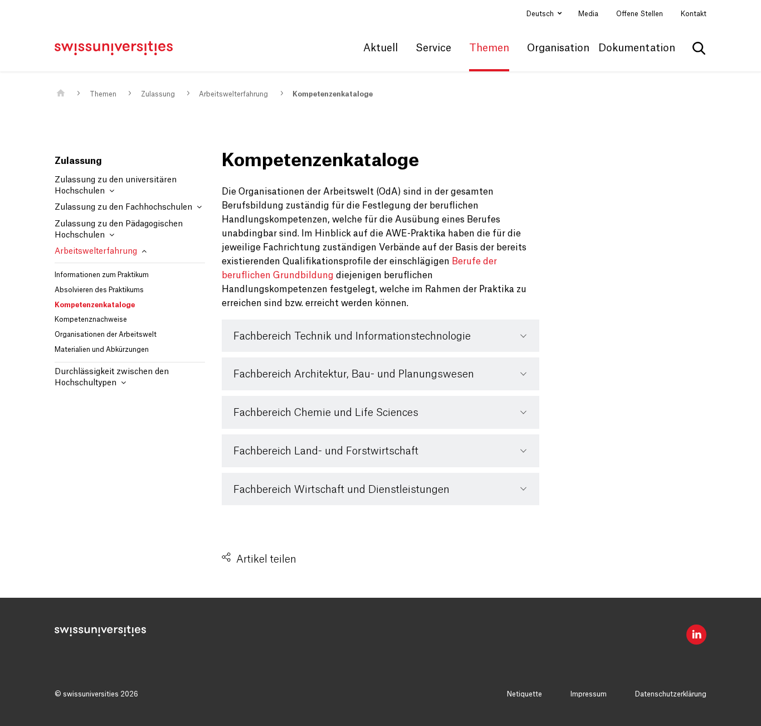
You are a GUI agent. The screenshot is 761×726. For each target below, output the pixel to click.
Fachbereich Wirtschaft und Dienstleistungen (341, 490)
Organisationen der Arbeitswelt (106, 334)
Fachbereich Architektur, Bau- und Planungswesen (353, 374)
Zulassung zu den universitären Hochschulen (116, 185)
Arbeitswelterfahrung (233, 94)
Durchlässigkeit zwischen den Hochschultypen (112, 377)
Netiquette (524, 694)
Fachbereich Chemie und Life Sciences (325, 413)
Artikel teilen (266, 559)
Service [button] (433, 48)
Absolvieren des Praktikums (99, 290)
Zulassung (158, 94)
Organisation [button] (558, 48)
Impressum (588, 694)
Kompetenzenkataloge (332, 94)
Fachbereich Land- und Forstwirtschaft (325, 451)
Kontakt (693, 14)
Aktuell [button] (380, 48)
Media (588, 14)
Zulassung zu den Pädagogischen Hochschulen (119, 229)
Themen (103, 94)
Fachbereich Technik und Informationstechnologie (352, 336)
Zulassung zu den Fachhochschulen (124, 207)
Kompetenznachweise (91, 319)
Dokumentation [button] (636, 48)
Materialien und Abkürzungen (102, 349)
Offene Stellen (639, 14)
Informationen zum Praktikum (102, 275)
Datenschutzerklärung (670, 694)
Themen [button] (489, 48)
